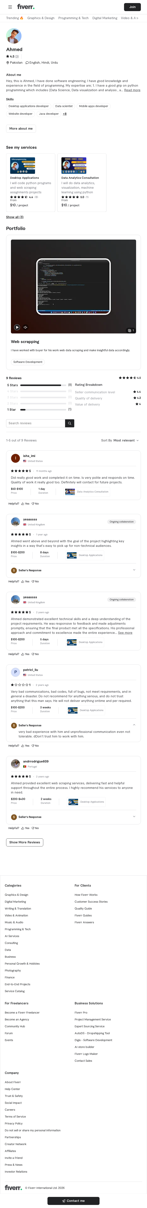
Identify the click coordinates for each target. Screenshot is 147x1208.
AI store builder (84, 1047)
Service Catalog (14, 991)
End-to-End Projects (17, 984)
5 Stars (12, 385)
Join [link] (132, 7)
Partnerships (13, 1137)
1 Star (11, 409)
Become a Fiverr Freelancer (22, 1012)
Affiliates (10, 1151)
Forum (9, 1033)
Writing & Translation (18, 908)
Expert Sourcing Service (90, 1026)
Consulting (11, 943)
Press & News (13, 1165)
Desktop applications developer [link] (29, 106)
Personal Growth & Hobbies (22, 963)
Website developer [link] (21, 114)
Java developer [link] (49, 114)
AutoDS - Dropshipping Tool (92, 1033)
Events (9, 1040)
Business (10, 957)
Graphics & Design (41, 18)
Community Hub (15, 1026)
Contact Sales (83, 1061)
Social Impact (13, 1103)
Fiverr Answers (84, 922)
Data (8, 950)
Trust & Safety (14, 1096)
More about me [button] (21, 128)
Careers (10, 1110)
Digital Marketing (104, 18)
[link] (73, 1201)
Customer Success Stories (91, 902)
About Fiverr (13, 1082)
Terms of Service (15, 1116)
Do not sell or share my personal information (32, 1130)
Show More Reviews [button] (24, 842)
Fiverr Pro (81, 1012)
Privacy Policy (14, 1123)
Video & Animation (16, 915)
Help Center (12, 1089)
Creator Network (15, 1144)
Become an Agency (17, 1019)
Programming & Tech (73, 18)
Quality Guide (83, 908)
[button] (10, 7)
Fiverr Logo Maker (86, 1054)
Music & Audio (14, 922)
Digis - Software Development (93, 1040)
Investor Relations (16, 1172)
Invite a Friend (14, 1158)
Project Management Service (93, 1019)
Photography (13, 970)
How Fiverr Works (86, 895)
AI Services (12, 936)
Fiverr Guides (83, 915)
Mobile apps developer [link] (93, 106)
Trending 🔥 (15, 18)
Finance (10, 977)
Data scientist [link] (64, 106)
